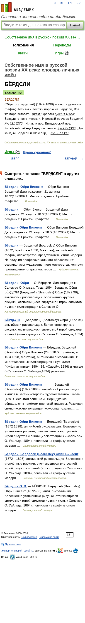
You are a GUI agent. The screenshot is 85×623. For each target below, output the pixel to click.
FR (78, 3)
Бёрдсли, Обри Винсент (24, 186)
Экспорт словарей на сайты (17, 550)
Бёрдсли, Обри (17, 283)
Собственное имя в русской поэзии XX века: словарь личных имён (42, 37)
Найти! (75, 25)
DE (62, 3)
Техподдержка (29, 537)
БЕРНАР (71, 158)
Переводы (62, 45)
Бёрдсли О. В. (16, 486)
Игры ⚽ (62, 53)
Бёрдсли (12, 209)
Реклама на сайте (49, 537)
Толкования (23, 45)
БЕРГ (15, 158)
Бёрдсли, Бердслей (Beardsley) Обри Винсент (41, 454)
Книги (23, 53)
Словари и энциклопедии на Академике (38, 17)
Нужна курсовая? (37, 152)
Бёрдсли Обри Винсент (23, 227)
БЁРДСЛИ (12, 320)
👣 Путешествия (11, 544)
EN (53, 3)
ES (70, 3)
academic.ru (17, 7)
